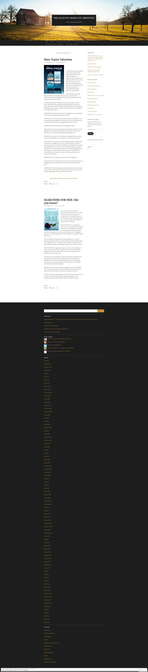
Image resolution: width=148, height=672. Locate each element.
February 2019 (47, 517)
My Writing (90, 101)
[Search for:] (74, 310)
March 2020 (47, 491)
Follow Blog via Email (93, 119)
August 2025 (47, 370)
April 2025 (46, 379)
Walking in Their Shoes (93, 114)
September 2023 (48, 411)
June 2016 (46, 612)
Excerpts (90, 92)
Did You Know (91, 89)
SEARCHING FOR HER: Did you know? (61, 201)
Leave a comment (61, 62)
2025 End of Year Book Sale (94, 67)
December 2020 (48, 466)
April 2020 (46, 488)
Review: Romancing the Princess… (63, 338)
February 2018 (47, 549)
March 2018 (47, 545)
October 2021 (47, 443)
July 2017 (46, 571)
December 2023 (48, 405)
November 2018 (48, 526)
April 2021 (46, 456)
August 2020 (47, 475)
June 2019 (46, 507)
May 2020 (46, 485)
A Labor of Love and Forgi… (67, 348)
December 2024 (48, 392)
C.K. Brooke (50, 338)
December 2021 (48, 437)
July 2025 (46, 373)
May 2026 (46, 360)
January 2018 (47, 552)
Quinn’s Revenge (92, 63)
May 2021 (46, 453)
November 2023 (48, 408)
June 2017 (46, 574)
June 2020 (46, 482)
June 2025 (46, 376)
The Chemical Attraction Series (54, 44)
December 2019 (48, 501)
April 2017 (46, 580)
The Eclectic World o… (52, 342)
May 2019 (46, 510)
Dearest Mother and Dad (63, 41)
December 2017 (48, 555)
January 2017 (47, 590)
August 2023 (47, 415)
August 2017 (47, 568)
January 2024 (47, 402)
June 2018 (46, 542)
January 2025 (47, 389)
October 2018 (47, 529)
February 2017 (47, 587)
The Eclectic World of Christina (74, 18)
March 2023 (47, 424)
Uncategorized (91, 111)
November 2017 (48, 558)
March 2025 (47, 383)
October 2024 (47, 395)
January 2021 (47, 462)
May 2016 (46, 616)
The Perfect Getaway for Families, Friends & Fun (56, 329)
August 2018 (47, 536)
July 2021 (46, 450)
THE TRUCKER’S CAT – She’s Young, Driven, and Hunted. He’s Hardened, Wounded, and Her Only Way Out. (71, 319)
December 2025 (48, 367)
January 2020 (47, 497)
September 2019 (48, 504)
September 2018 (48, 533)
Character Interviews (93, 86)
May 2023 (46, 421)
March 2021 (47, 459)
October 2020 (47, 472)
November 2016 (48, 596)
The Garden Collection (72, 44)
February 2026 (47, 363)
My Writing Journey (92, 105)
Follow (90, 133)
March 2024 (47, 399)
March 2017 (47, 584)
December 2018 (48, 523)
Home (46, 41)
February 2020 (47, 494)
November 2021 (48, 440)
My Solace (63, 342)
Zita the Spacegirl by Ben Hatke (95, 74)
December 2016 (48, 593)
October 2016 (47, 600)
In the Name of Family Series (81, 41)
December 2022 (48, 427)
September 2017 (48, 564)
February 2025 (47, 386)
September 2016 (48, 603)
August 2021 (47, 446)
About (52, 41)
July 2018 (46, 539)
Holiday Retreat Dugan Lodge (95, 95)
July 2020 (46, 478)
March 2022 (47, 434)
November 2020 (48, 469)
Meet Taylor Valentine (58, 59)
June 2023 (46, 418)
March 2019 (47, 513)
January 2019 (47, 520)
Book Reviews (91, 82)
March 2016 (47, 622)
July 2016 (46, 609)
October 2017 (47, 561)
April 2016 (46, 619)
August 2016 (47, 606)
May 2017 (46, 577)
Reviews (90, 108)
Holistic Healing (92, 98)
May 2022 (46, 430)
